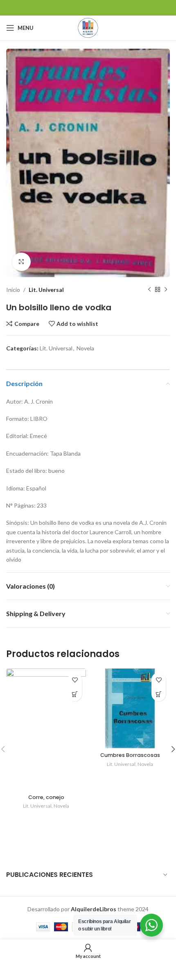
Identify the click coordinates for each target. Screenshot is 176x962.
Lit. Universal (46, 289)
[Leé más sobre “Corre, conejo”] (75, 694)
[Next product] (166, 290)
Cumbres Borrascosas (130, 755)
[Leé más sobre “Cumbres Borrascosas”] (158, 694)
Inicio (13, 289)
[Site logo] (88, 27)
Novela (85, 348)
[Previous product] (149, 290)
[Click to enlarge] (21, 262)
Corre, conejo (46, 797)
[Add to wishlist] (75, 680)
